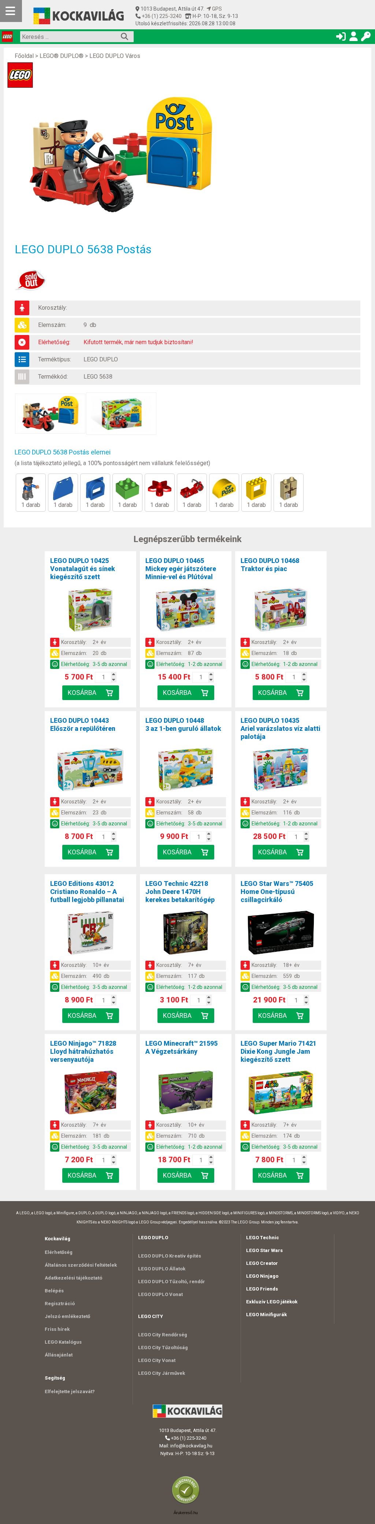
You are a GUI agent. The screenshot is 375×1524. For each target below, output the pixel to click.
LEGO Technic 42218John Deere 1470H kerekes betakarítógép (180, 891)
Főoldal (24, 55)
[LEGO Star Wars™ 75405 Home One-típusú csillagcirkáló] (281, 934)
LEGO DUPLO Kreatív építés (169, 1256)
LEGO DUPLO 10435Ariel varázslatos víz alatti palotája (280, 728)
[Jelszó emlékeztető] (365, 37)
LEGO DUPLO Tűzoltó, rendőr (171, 1281)
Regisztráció (60, 1303)
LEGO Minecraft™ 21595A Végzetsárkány (181, 1047)
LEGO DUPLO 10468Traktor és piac (270, 565)
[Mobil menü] (11, 11)
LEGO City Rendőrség (162, 1334)
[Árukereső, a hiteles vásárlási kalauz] (187, 1503)
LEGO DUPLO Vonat (160, 1294)
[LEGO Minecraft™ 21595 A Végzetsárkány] (185, 1094)
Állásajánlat (59, 1355)
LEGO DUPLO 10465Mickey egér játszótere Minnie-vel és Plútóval (180, 569)
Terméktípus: (54, 359)
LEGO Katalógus (63, 1342)
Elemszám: (52, 324)
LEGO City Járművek (161, 1373)
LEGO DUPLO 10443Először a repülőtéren (82, 724)
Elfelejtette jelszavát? (70, 1391)
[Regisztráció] (353, 37)
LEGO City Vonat (156, 1360)
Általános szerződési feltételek (81, 1265)
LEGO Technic (262, 1237)
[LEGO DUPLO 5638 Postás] (124, 155)
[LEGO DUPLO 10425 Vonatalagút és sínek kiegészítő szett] (90, 611)
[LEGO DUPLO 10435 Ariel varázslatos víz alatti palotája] (281, 771)
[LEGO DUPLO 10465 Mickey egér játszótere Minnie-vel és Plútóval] (185, 611)
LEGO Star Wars (264, 1250)
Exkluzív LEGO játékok (271, 1301)
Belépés (54, 1290)
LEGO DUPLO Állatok (161, 1268)
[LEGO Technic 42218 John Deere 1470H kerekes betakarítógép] (185, 934)
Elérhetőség (59, 1252)
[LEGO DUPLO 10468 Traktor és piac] (281, 611)
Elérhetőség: (54, 342)
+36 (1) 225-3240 (161, 16)
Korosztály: (52, 307)
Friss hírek (57, 1329)
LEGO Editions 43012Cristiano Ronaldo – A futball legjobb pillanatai (87, 891)
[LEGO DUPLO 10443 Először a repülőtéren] (90, 771)
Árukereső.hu (186, 1512)
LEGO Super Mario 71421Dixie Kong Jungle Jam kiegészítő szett (278, 1051)
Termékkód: (53, 376)
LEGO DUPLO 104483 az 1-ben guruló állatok (183, 724)
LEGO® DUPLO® (61, 55)
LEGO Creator (262, 1263)
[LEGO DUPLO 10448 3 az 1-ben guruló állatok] (185, 771)
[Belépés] (340, 37)
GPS (216, 9)
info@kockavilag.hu (191, 1445)
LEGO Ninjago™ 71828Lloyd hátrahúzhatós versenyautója (83, 1051)
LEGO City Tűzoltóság (163, 1347)
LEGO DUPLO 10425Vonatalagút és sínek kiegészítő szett (82, 569)
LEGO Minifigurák (266, 1314)
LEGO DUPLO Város (114, 55)
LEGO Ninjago (262, 1276)
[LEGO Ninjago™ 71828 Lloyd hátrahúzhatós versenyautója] (90, 1094)
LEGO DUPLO (100, 359)
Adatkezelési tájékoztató (73, 1278)
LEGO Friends (262, 1289)
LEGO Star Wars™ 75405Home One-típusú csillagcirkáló (277, 891)
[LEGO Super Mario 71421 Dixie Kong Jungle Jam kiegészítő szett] (281, 1094)
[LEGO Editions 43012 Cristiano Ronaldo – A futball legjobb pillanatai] (90, 934)
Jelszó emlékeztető (67, 1316)
